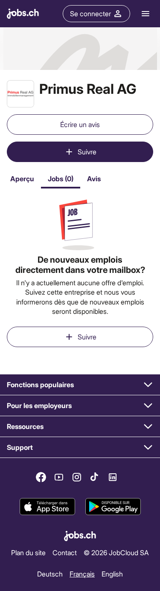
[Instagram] (76, 477)
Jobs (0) (60, 178)
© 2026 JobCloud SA (116, 552)
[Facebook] (41, 477)
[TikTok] (94, 477)
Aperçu (22, 178)
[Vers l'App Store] (47, 506)
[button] (80, 384)
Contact (64, 552)
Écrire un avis (80, 124)
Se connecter (90, 13)
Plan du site (28, 552)
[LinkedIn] (112, 477)
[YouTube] (58, 477)
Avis (94, 178)
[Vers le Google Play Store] (113, 506)
